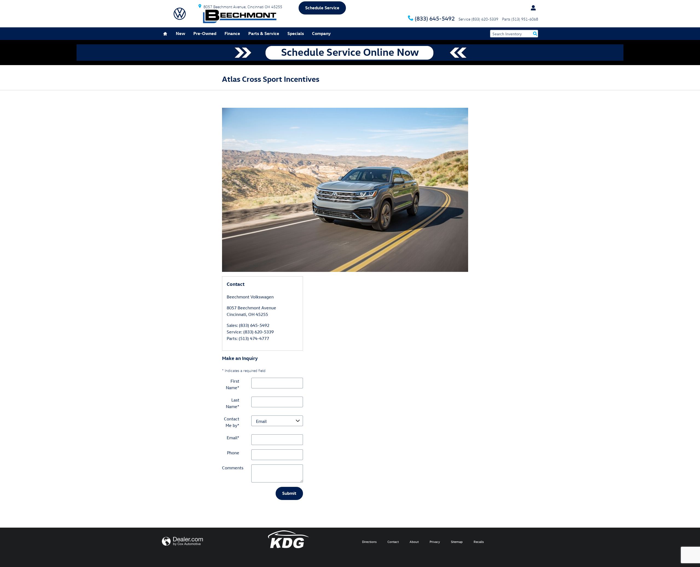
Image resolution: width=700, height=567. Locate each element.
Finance (232, 33)
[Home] (179, 13)
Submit (289, 493)
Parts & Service (263, 33)
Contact (393, 541)
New (180, 33)
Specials (295, 33)
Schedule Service (322, 7)
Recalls (479, 541)
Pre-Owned (204, 33)
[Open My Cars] (532, 8)
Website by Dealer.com (182, 541)
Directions (369, 541)
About (414, 541)
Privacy (435, 541)
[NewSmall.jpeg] (345, 190)
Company (321, 33)
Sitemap (457, 541)
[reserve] (350, 52)
